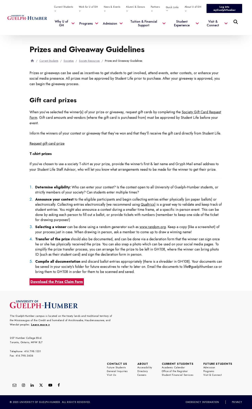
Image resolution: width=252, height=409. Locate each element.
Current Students (48, 61)
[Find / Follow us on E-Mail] (14, 385)
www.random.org (153, 226)
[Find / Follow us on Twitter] (41, 385)
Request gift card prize (47, 143)
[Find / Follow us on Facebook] (59, 385)
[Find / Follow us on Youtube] (50, 385)
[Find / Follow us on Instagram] (23, 385)
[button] (64, 26)
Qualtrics (147, 204)
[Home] (32, 60)
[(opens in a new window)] (32, 385)
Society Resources (89, 61)
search (155, 41)
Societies (69, 61)
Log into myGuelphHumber (224, 8)
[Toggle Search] (235, 22)
